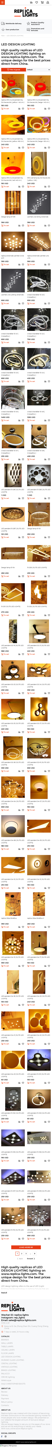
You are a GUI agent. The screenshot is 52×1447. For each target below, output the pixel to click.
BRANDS (5, 1340)
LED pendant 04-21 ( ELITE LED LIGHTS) (12, 1036)
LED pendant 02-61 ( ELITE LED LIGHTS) (38, 763)
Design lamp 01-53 (34, 528)
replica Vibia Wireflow (9, 918)
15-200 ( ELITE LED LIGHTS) (37, 567)
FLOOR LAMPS (7, 1353)
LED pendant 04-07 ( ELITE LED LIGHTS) (38, 802)
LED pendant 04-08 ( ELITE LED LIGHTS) (12, 841)
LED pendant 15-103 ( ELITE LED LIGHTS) (38, 1114)
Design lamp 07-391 (8, 217)
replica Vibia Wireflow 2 (35, 918)
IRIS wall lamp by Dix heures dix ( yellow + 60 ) (38, 179)
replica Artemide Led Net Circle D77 (12, 257)
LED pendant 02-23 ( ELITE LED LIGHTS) (12, 686)
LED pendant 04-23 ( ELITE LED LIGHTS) (12, 1075)
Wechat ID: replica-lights (15, 1315)
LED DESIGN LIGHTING (11, 1357)
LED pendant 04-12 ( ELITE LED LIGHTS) (38, 880)
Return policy (7, 1402)
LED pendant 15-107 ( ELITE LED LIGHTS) (12, 1192)
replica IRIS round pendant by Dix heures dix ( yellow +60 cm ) (12, 140)
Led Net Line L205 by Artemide (12, 295)
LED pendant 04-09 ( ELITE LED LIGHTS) (38, 841)
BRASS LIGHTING (8, 1370)
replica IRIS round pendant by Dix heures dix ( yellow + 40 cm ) (12, 101)
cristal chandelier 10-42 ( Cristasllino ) (36, 335)
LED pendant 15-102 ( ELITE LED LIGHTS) (12, 1114)
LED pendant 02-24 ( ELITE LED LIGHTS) (38, 686)
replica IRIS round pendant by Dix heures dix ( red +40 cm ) (12, 179)
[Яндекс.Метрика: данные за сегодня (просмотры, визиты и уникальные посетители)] (8, 1445)
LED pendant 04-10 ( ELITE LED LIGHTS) (12, 880)
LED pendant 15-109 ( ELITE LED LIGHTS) (38, 1192)
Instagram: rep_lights (13, 1317)
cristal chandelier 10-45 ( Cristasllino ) (10, 413)
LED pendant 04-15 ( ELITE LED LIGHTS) (12, 958)
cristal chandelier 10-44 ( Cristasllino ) (36, 374)
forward (30, 1259)
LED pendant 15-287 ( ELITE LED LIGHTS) (12, 530)
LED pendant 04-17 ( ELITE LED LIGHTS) (38, 958)
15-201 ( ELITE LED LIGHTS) (10, 606)
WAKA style (6, 1380)
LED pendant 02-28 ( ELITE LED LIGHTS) (12, 763)
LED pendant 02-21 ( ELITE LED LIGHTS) (38, 647)
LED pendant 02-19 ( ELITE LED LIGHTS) (12, 647)
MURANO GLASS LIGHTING (12, 1360)
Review (4, 1392)
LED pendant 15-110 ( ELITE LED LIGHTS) (12, 1231)
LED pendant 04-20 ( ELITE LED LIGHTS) (38, 997)
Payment (5, 1399)
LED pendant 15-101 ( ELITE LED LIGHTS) (38, 1075)
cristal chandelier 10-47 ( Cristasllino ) (10, 452)
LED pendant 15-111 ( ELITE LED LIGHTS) (38, 1231)
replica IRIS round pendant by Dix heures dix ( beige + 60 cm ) (38, 140)
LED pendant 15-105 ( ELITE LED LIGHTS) (12, 1153)
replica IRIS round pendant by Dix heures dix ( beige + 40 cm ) (38, 101)
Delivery (4, 1395)
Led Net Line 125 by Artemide (37, 217)
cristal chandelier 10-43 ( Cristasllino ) (10, 374)
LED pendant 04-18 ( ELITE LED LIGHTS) (12, 997)
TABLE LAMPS (7, 1346)
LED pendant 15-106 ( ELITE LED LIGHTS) (38, 1153)
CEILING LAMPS (8, 1350)
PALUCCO (5, 1374)
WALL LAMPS (7, 1343)
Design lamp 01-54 (8, 567)
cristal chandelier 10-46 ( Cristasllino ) (36, 413)
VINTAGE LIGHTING (9, 1367)
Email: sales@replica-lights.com (18, 1320)
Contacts (5, 1405)
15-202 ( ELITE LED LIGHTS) (37, 606)
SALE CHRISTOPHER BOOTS (13, 1384)
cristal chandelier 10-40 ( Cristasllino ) (36, 296)
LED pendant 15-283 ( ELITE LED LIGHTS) (38, 491)
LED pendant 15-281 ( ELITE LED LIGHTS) (12, 491)
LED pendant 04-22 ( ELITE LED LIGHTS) (38, 1036)
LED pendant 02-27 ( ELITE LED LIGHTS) (38, 724)
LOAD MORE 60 (26, 1247)
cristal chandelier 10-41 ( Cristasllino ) (9, 335)
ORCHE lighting (8, 1377)
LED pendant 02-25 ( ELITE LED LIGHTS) (12, 724)
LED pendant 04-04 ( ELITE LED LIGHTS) (12, 802)
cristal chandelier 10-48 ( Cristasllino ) (36, 452)
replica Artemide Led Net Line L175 (38, 257)
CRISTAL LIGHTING (9, 1363)
